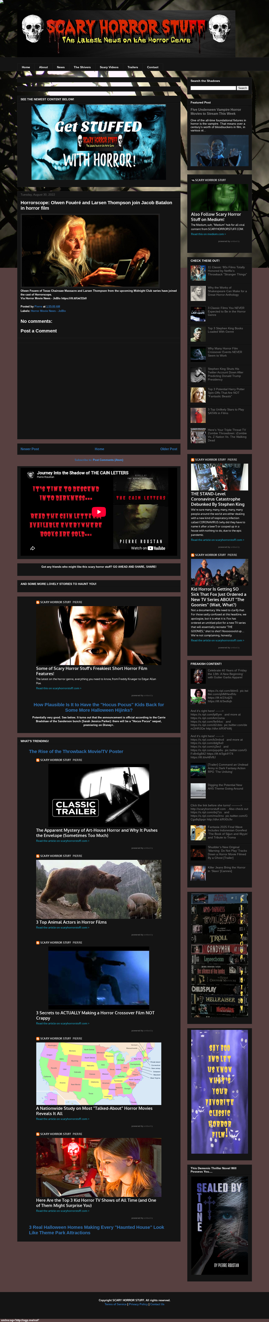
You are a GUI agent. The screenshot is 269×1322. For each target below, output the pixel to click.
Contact (152, 67)
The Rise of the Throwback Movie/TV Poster (76, 751)
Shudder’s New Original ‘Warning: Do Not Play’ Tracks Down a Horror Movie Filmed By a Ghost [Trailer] (227, 852)
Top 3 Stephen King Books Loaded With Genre (225, 330)
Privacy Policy (138, 1304)
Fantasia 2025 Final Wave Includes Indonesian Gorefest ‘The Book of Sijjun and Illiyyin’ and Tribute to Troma (228, 832)
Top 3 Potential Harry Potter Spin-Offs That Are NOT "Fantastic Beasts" (226, 392)
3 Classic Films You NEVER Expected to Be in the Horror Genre (227, 311)
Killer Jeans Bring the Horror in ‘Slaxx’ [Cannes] (226, 869)
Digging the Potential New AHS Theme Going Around (225, 786)
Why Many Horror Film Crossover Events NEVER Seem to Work (225, 352)
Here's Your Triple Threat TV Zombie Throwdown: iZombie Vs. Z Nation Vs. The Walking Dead (227, 435)
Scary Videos (109, 67)
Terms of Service (116, 1304)
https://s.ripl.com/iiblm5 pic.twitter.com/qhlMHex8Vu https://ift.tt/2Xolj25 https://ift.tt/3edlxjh (228, 696)
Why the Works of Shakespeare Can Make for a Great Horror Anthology (227, 291)
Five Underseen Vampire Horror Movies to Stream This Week (216, 111)
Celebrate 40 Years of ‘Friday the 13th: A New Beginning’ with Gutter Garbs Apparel (227, 674)
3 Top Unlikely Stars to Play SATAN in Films (226, 411)
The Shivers (82, 67)
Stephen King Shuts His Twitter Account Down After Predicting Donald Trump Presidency (225, 374)
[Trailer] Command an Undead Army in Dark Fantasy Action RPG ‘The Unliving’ (228, 768)
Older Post (168, 449)
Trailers (133, 67)
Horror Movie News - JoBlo (48, 311)
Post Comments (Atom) (108, 460)
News (61, 67)
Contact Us (157, 1304)
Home (26, 67)
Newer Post (30, 449)
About (43, 67)
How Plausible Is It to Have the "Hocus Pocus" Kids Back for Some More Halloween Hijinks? (99, 707)
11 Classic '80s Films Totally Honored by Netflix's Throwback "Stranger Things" (227, 270)
